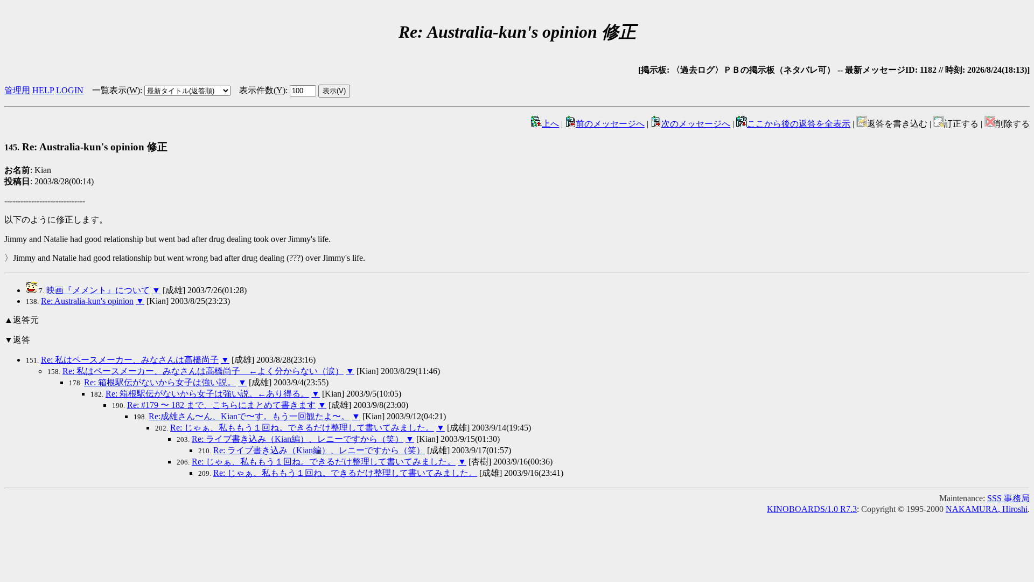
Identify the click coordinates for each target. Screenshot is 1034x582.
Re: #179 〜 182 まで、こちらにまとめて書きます (221, 405)
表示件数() (262, 90)
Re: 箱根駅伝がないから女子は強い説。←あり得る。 (207, 393)
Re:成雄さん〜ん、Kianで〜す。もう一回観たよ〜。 (249, 416)
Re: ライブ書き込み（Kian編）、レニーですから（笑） (297, 439)
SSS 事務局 (1008, 498)
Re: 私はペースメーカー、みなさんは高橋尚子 (130, 359)
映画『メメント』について (98, 290)
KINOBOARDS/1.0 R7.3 (812, 509)
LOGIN (69, 90)
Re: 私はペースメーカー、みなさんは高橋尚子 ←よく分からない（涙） (203, 371)
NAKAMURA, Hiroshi (987, 509)
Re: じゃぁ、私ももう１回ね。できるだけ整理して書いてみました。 (302, 427)
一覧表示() (116, 90)
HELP (43, 90)
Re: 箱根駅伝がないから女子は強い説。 (160, 382)
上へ (550, 123)
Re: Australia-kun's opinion (87, 301)
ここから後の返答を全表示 (798, 123)
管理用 (17, 90)
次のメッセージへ (695, 123)
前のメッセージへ (610, 123)
